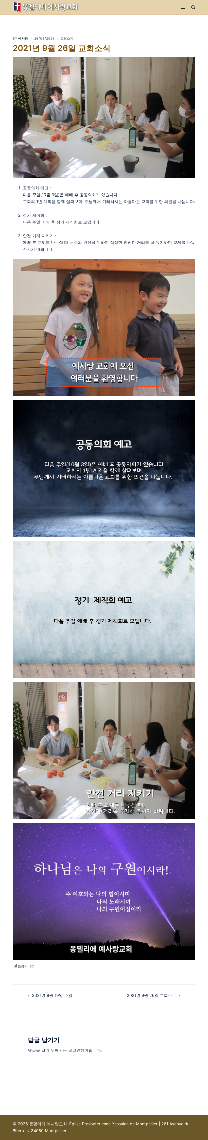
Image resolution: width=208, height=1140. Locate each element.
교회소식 (67, 38)
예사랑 (23, 38)
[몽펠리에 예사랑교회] (46, 6)
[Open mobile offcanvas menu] (183, 7)
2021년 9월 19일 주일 (52, 995)
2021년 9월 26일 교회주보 (151, 995)
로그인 (74, 1050)
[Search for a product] (193, 7)
